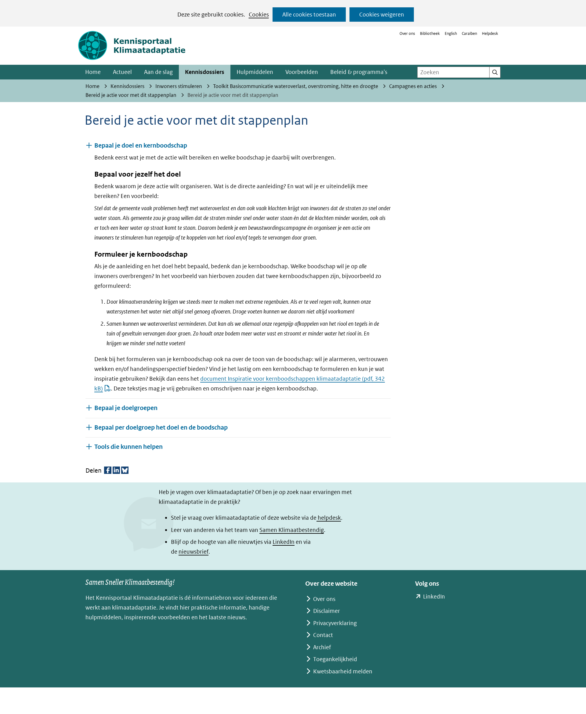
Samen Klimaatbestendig (291, 529)
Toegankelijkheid (335, 659)
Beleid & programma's (358, 71)
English (451, 33)
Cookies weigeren (381, 14)
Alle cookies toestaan (309, 14)
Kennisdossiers (204, 71)
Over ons (407, 33)
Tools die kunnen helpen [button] (128, 447)
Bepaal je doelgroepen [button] (125, 408)
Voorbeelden (301, 71)
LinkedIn (284, 541)
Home (93, 71)
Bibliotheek (430, 33)
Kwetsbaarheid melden (342, 671)
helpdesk (329, 517)
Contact (323, 635)
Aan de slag (158, 71)
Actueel (122, 71)
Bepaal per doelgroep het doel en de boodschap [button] (161, 427)
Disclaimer (326, 610)
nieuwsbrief (193, 551)
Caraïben (469, 33)
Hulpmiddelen (255, 71)
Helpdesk (490, 33)
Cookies (259, 14)
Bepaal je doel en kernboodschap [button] (140, 145)
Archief (322, 647)
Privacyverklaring (335, 623)
